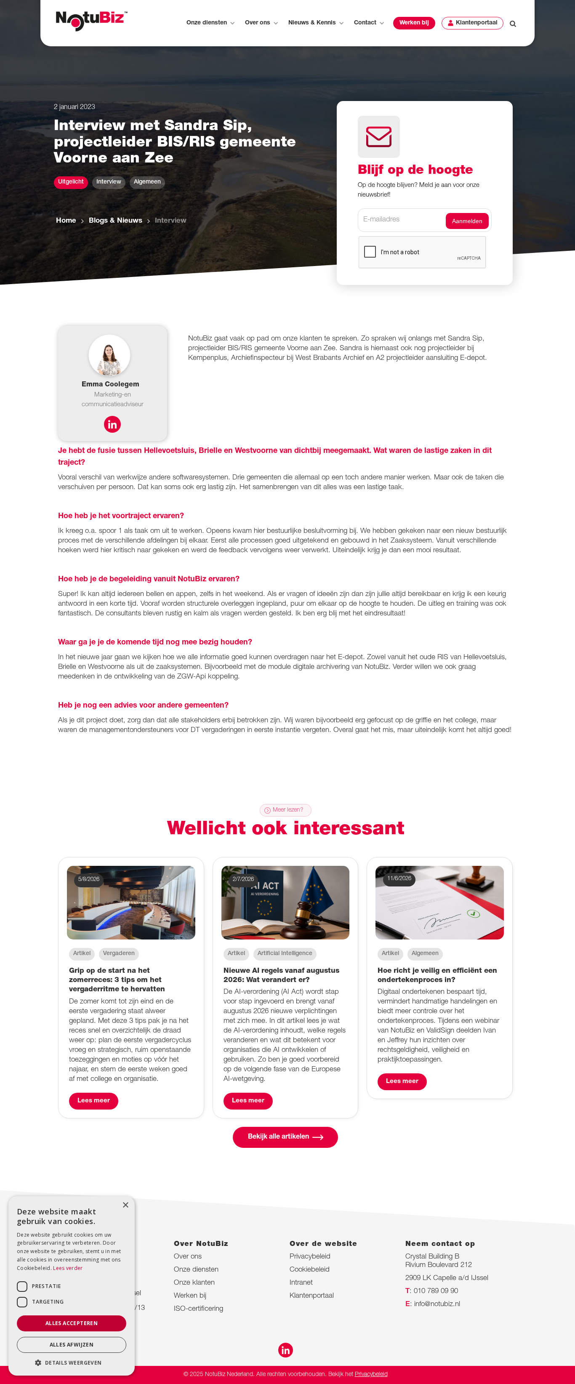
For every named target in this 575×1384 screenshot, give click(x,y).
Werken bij (414, 23)
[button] (210, 23)
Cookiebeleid (310, 1270)
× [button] (125, 1205)
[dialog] (71, 1286)
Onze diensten (196, 1270)
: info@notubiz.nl (432, 1304)
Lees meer (93, 1101)
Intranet (301, 1283)
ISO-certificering (198, 1309)
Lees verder (68, 1268)
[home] (92, 21)
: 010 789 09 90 (431, 1291)
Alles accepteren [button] (71, 1323)
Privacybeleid (310, 1257)
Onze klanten (194, 1283)
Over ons (188, 1257)
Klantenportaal (477, 23)
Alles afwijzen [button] (72, 1344)
